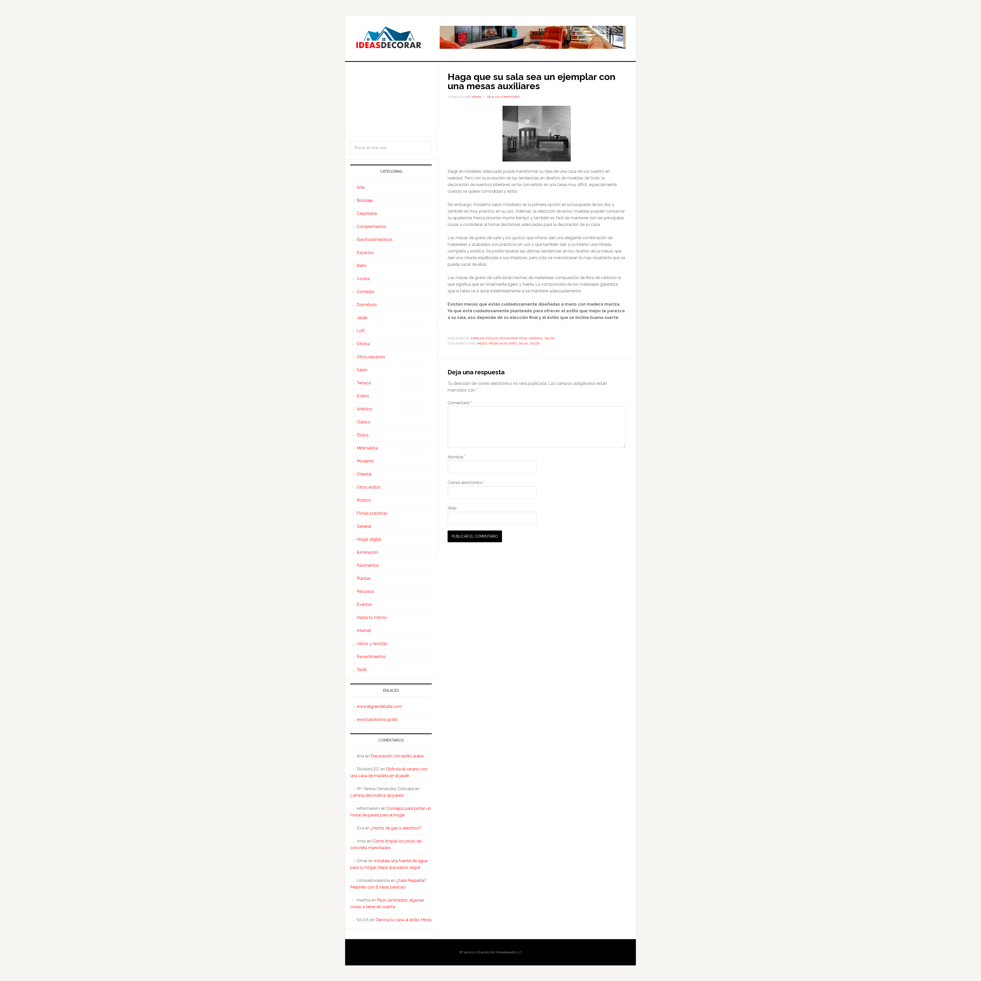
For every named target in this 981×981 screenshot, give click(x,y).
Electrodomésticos (375, 239)
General (536, 338)
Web (452, 508)
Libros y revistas (372, 643)
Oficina (363, 343)
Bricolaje (365, 200)
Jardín (362, 317)
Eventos (364, 604)
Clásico (363, 422)
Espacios (478, 338)
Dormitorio (367, 304)
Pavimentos (368, 565)
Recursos (365, 591)
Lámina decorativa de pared (376, 795)
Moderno (365, 461)
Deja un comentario (503, 97)
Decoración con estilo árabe (397, 756)
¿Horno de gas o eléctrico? (395, 828)
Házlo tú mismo (372, 617)
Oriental (364, 474)
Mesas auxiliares (503, 343)
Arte (361, 187)
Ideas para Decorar (388, 37)
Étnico (363, 435)
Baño (362, 265)
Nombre (456, 457)
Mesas (482, 343)
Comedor (366, 291)
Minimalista (367, 448)
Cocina (363, 278)
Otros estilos (369, 487)
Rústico (364, 500)
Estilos (492, 338)
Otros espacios (371, 356)
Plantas (364, 578)
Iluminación (367, 552)
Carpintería (367, 213)
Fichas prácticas (513, 338)
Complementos (371, 226)
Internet (364, 630)
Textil (362, 669)
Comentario (460, 402)
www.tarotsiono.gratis (377, 719)
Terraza (364, 382)
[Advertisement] (391, 99)
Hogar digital (369, 539)
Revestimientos (371, 656)
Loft (361, 330)
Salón (549, 338)
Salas (523, 343)
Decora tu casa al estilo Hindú (404, 919)
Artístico (364, 409)
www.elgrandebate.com (379, 706)
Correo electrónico (466, 482)
